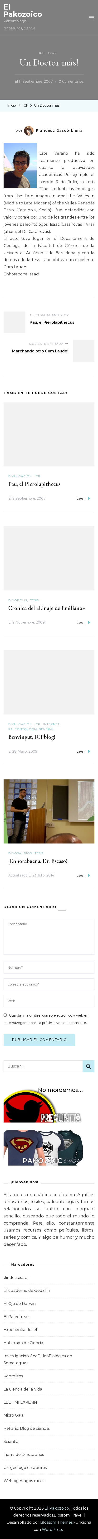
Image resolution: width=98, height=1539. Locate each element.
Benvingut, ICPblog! (31, 737)
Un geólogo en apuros (25, 1467)
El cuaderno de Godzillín (27, 1290)
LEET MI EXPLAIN (20, 1402)
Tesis (52, 53)
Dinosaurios (20, 853)
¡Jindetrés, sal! (16, 1277)
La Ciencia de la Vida (23, 1389)
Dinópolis (17, 600)
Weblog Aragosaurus (24, 1481)
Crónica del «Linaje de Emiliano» (46, 608)
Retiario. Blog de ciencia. (27, 1428)
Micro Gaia (14, 1415)
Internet (51, 724)
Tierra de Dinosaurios (24, 1454)
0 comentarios (71, 82)
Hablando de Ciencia (23, 1343)
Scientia (11, 1441)
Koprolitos (13, 1376)
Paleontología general (31, 729)
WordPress (52, 1529)
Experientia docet (21, 1329)
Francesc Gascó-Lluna (59, 130)
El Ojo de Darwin (20, 1303)
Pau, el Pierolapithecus (34, 484)
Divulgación (20, 476)
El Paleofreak (17, 1316)
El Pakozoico (23, 11)
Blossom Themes (56, 1522)
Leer (80, 498)
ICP (42, 53)
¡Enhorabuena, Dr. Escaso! (38, 861)
